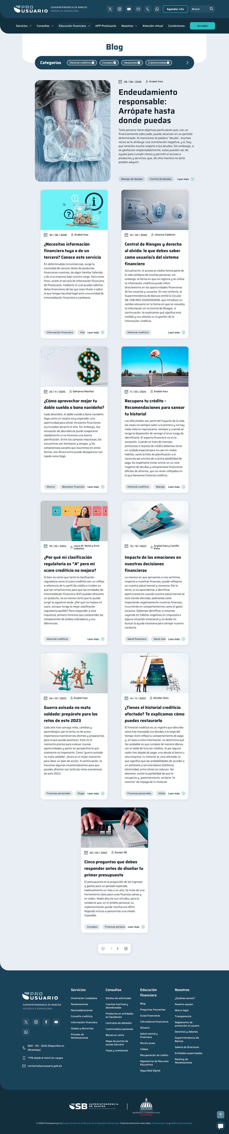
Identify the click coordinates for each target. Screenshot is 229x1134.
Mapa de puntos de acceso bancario (117, 1042)
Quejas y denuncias (82, 1028)
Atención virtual (152, 26)
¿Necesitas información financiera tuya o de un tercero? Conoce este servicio (72, 250)
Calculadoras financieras (154, 1022)
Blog (143, 1004)
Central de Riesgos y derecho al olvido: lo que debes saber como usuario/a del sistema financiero (153, 254)
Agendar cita (175, 9)
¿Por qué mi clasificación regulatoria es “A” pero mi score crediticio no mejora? (70, 564)
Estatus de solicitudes (118, 998)
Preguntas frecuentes (152, 1010)
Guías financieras (150, 1016)
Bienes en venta (115, 1035)
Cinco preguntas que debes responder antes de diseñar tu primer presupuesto (113, 868)
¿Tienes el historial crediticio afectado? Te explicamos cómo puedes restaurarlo (154, 714)
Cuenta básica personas (119, 1029)
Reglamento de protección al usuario (187, 1024)
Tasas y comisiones (117, 1051)
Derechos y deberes (186, 1032)
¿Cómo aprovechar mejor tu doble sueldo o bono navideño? (74, 404)
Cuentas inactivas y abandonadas (117, 1006)
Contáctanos (176, 26)
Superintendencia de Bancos (187, 1039)
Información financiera (84, 1022)
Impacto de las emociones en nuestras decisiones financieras (153, 564)
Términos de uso (160, 1123)
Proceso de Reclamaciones (79, 1036)
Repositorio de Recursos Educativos (154, 1063)
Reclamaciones (79, 1004)
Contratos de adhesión (119, 1023)
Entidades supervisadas (188, 1053)
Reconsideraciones (82, 1010)
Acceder (202, 27)
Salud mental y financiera (149, 1035)
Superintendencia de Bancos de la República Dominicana (91, 1123)
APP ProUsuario (105, 26)
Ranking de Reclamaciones (183, 1061)
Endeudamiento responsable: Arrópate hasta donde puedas (148, 106)
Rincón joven (147, 1043)
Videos (144, 1049)
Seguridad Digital (150, 1071)
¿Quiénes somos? (185, 998)
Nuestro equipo (184, 1004)
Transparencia (183, 1016)
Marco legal (181, 1010)
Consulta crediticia (81, 1016)
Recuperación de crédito (154, 1055)
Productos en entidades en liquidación (120, 1015)
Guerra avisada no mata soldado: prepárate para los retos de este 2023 (71, 714)
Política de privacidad (181, 1123)
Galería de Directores (187, 1047)
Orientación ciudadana (84, 998)
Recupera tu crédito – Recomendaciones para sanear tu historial (155, 407)
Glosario (145, 1028)
